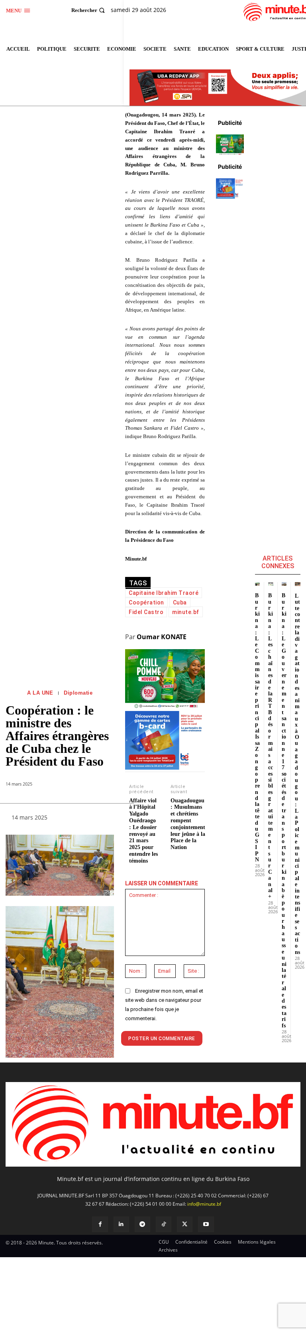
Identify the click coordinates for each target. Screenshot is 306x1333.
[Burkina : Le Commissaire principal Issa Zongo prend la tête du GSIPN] (257, 584)
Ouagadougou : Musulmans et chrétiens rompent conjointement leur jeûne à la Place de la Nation (188, 824)
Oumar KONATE (161, 636)
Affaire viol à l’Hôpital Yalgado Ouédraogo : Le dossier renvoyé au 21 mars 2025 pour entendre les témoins (143, 831)
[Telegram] (142, 1224)
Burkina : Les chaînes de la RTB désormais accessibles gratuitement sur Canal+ (270, 745)
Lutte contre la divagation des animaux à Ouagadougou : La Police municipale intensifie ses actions (297, 774)
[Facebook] (100, 1224)
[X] (184, 1224)
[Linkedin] (121, 1224)
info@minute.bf (204, 1204)
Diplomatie (78, 693)
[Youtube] (206, 1224)
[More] (101, 819)
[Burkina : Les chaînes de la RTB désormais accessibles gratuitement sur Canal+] (270, 584)
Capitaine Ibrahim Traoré (163, 593)
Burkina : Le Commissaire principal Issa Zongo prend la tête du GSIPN (257, 727)
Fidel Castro (146, 612)
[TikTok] (163, 1224)
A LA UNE (40, 693)
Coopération (146, 602)
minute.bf (185, 612)
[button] (89, 10)
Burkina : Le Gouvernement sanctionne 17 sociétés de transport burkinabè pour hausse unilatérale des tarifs (284, 810)
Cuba (180, 602)
